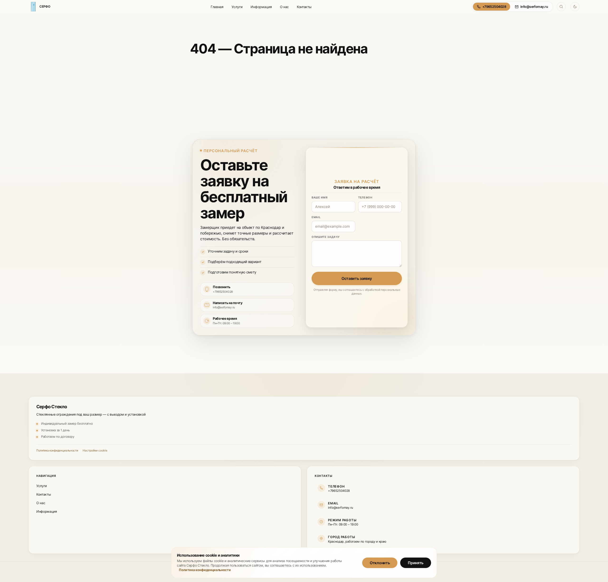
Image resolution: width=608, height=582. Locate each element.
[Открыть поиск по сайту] (561, 6)
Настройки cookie (95, 450)
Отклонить (380, 562)
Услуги (237, 7)
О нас (284, 7)
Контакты (304, 7)
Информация (261, 7)
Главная (217, 7)
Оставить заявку (357, 278)
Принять (415, 562)
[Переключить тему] (575, 6)
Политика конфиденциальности (57, 450)
